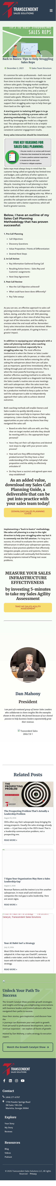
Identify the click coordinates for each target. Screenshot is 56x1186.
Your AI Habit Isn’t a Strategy (19, 943)
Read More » (10, 840)
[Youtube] (22, 1080)
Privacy (33, 1173)
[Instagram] (16, 1080)
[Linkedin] (10, 1080)
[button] (51, 10)
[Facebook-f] (4, 1080)
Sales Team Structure (42, 68)
